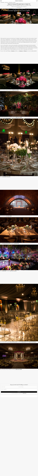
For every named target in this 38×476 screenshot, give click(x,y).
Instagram (21, 50)
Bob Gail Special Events (13, 341)
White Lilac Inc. (23, 341)
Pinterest (25, 50)
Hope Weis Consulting (13, 270)
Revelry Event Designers (32, 341)
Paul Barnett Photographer (6, 243)
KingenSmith (4, 270)
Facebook (12, 50)
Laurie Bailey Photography (6, 176)
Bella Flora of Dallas (15, 89)
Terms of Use (24, 393)
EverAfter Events (16, 243)
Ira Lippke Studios (9, 215)
